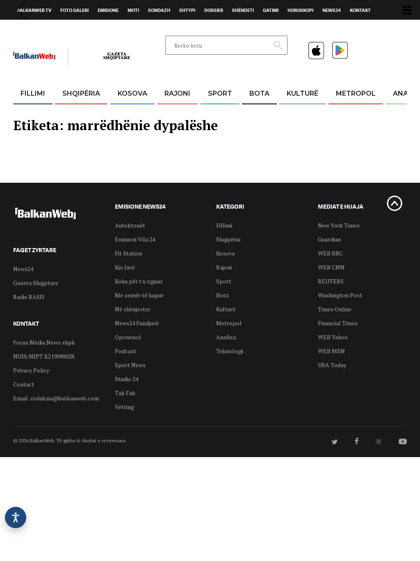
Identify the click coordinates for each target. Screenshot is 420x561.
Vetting (124, 407)
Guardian (329, 239)
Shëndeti (243, 10)
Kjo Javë (125, 267)
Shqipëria (81, 93)
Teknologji (229, 351)
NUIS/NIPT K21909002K (44, 356)
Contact (23, 384)
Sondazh (159, 10)
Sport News (130, 365)
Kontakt (360, 10)
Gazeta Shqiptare (35, 283)
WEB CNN (331, 267)
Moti (133, 10)
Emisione (108, 10)
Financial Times (338, 323)
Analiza (226, 337)
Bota (259, 93)
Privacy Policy (31, 370)
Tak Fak (125, 393)
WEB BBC (330, 253)
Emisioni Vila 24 (135, 239)
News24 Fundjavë (137, 323)
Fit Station (128, 253)
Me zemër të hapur (139, 295)
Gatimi (270, 10)
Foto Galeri (74, 10)
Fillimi (33, 93)
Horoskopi (300, 10)
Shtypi (187, 10)
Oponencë (128, 337)
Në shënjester (133, 309)
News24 (331, 10)
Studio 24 (126, 379)
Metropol (356, 93)
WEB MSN (331, 351)
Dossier (213, 10)
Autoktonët (130, 225)
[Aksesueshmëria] (15, 517)
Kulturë (302, 93)
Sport (220, 93)
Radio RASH (28, 297)
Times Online (335, 309)
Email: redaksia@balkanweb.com (56, 398)
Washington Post (340, 295)
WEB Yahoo (333, 337)
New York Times (339, 225)
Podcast (125, 351)
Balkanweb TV (34, 10)
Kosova (132, 93)
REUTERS (331, 281)
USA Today (332, 365)
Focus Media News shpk (44, 342)
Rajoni (177, 93)
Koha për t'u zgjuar (139, 281)
